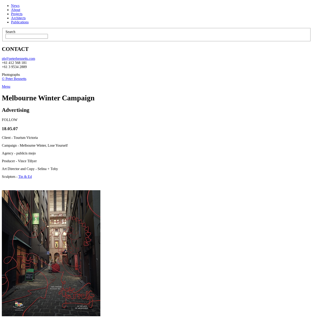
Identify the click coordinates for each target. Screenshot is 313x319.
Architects (18, 18)
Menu (6, 86)
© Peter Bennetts (14, 79)
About (15, 10)
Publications (20, 22)
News (15, 6)
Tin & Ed (25, 177)
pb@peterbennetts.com (18, 58)
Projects (16, 14)
